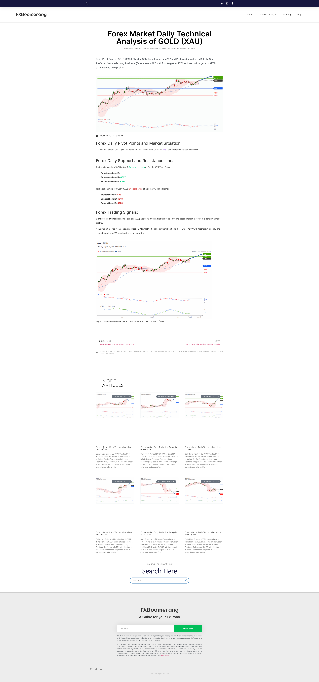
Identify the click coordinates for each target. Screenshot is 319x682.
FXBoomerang (31, 15)
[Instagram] (91, 669)
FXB (180, 351)
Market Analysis (135, 48)
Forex (199, 351)
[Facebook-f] (96, 669)
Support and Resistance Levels (164, 351)
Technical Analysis (267, 14)
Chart (214, 351)
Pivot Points (122, 351)
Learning (286, 14)
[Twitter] (101, 669)
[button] (87, 3)
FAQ (298, 14)
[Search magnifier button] (186, 580)
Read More (165, 655)
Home (250, 14)
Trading (206, 351)
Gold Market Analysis (139, 351)
